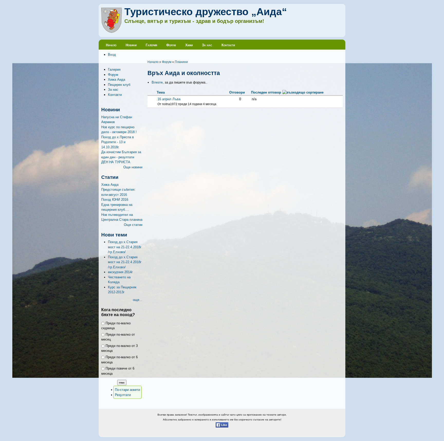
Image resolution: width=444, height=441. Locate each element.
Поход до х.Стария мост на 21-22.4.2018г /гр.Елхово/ (125, 247)
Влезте (157, 82)
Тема (161, 92)
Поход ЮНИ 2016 (114, 199)
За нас (207, 45)
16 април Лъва (169, 99)
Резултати (123, 395)
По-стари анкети (127, 390)
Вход (112, 55)
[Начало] (111, 32)
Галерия (151, 45)
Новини (131, 45)
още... (137, 300)
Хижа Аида (116, 79)
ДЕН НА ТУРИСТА (115, 162)
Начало (111, 45)
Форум (171, 45)
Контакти (228, 45)
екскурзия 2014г (120, 272)
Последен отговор (266, 92)
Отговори (237, 92)
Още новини (132, 167)
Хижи (189, 45)
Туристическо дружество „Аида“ (205, 11)
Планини (181, 61)
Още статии (133, 225)
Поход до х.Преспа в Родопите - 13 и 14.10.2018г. (117, 142)
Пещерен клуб (119, 85)
